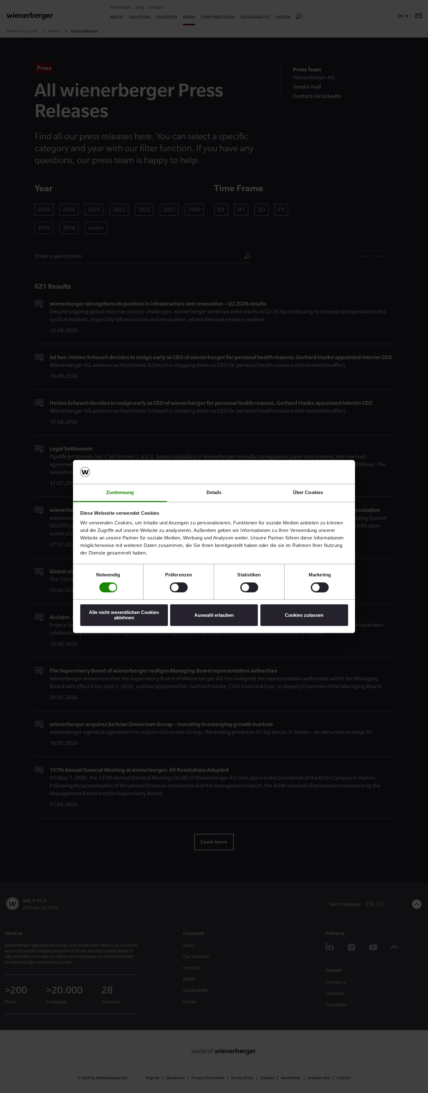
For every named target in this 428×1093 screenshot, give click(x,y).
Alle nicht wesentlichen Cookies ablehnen (124, 615)
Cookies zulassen (304, 615)
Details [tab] (214, 492)
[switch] (179, 587)
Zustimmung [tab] (120, 492)
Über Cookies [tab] (308, 492)
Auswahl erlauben (214, 615)
